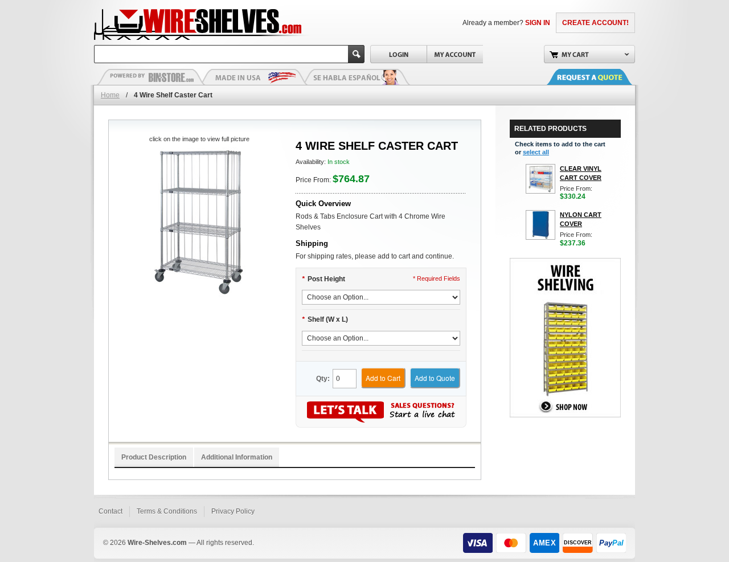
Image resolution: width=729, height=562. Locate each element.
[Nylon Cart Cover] (540, 225)
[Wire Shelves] (177, 23)
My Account (455, 54)
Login (398, 54)
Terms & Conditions (167, 511)
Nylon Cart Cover (580, 219)
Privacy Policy (233, 511)
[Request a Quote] (601, 77)
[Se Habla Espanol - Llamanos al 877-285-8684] (356, 77)
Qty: (323, 379)
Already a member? (506, 23)
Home (110, 95)
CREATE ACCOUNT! (595, 23)
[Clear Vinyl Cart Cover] (540, 179)
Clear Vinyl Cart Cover (580, 173)
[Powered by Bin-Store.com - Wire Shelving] (151, 77)
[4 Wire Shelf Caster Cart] (199, 222)
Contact (110, 511)
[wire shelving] (565, 263)
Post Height (323, 279)
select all (536, 152)
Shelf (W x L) (325, 319)
